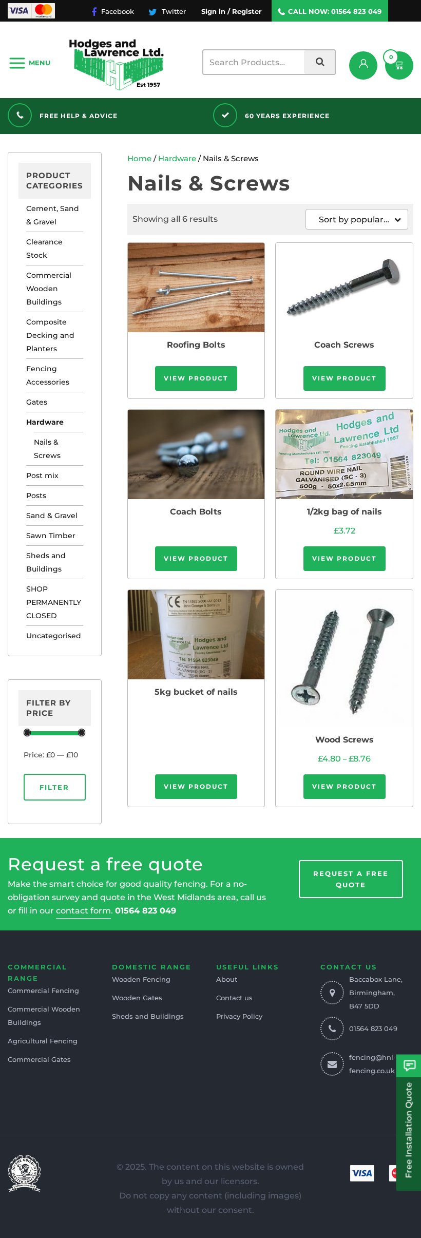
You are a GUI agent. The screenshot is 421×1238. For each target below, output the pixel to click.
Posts (36, 495)
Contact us (234, 998)
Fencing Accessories (47, 375)
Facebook (116, 11)
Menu (39, 63)
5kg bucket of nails (196, 692)
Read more (196, 287)
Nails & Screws (47, 448)
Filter (54, 787)
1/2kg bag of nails (344, 512)
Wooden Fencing (141, 979)
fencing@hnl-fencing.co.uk (372, 1064)
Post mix (42, 475)
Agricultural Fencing (43, 1041)
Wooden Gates (137, 998)
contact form (83, 911)
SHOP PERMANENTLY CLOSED (53, 602)
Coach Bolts (196, 512)
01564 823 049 (356, 11)
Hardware (45, 422)
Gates (36, 402)
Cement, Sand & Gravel (52, 215)
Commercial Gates (39, 1059)
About (226, 979)
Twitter (173, 11)
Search (319, 62)
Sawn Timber (50, 535)
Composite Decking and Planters (50, 335)
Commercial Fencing (43, 990)
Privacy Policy (239, 1016)
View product (196, 378)
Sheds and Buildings (46, 562)
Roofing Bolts (196, 345)
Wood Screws (344, 740)
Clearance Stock (44, 248)
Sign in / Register (231, 11)
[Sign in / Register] (363, 65)
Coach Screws (344, 345)
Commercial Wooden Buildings (48, 289)
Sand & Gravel (52, 515)
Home (139, 158)
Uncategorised (53, 635)
